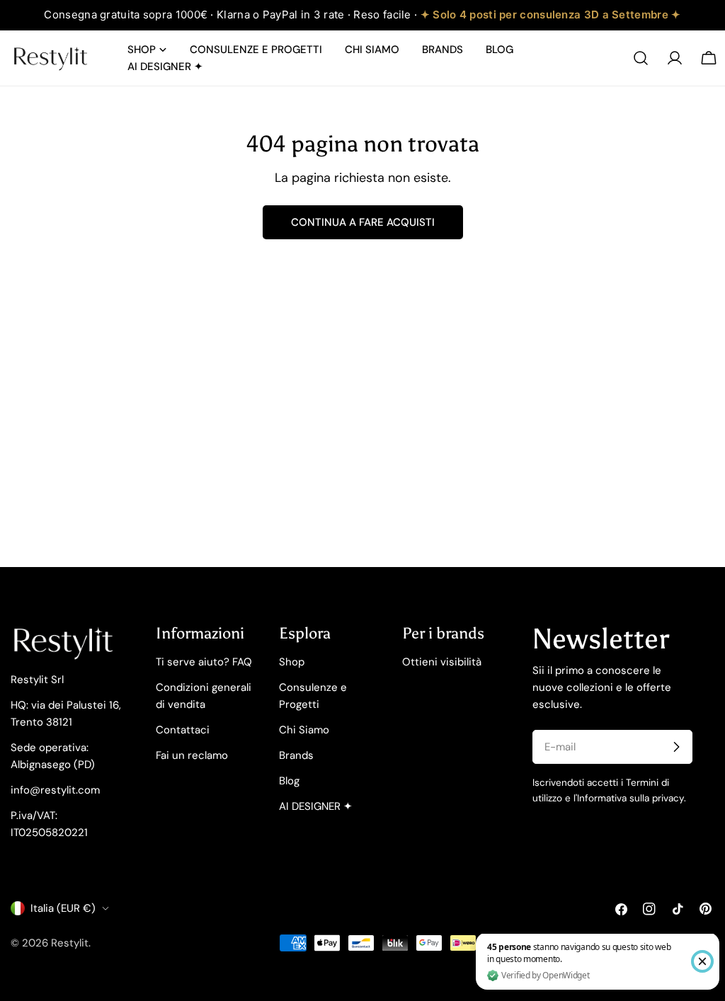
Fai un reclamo (192, 755)
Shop (291, 662)
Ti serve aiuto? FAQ (204, 662)
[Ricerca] (641, 58)
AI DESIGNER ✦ (316, 806)
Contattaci (183, 730)
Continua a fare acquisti (363, 222)
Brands (296, 755)
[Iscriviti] (676, 747)
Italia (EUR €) (63, 908)
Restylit (70, 943)
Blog (289, 781)
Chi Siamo (304, 730)
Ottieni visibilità (441, 662)
